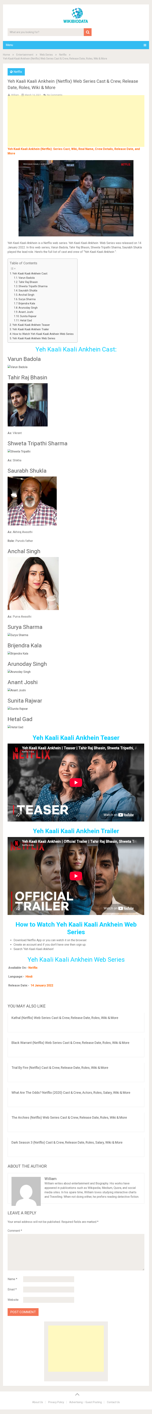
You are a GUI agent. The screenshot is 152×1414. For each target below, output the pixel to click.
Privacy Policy (56, 1402)
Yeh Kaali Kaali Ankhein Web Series (33, 338)
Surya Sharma (27, 299)
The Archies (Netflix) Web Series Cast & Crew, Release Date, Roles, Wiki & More (69, 1117)
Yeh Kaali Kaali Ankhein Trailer (30, 329)
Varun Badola (27, 277)
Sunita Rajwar (28, 316)
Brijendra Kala (27, 303)
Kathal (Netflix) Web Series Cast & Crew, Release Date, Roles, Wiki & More (64, 1018)
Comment (15, 1230)
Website (13, 1300)
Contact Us (113, 1402)
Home (6, 54)
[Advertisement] (76, 127)
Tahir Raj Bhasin (28, 282)
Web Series (46, 54)
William (15, 94)
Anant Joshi (26, 312)
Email (12, 1289)
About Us (37, 1402)
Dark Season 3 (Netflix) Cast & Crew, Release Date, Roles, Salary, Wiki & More (67, 1142)
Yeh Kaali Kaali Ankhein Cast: (30, 273)
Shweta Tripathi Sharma (33, 286)
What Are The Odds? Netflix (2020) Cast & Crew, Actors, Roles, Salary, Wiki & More (70, 1092)
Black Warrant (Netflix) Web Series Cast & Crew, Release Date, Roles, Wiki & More (70, 1043)
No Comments (54, 94)
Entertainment (24, 54)
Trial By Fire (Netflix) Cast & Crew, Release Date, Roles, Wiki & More (59, 1068)
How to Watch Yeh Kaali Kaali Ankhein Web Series (43, 334)
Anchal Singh (26, 294)
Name (12, 1279)
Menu (9, 45)
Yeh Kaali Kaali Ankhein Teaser (31, 325)
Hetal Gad (26, 320)
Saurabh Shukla (28, 290)
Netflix (63, 54)
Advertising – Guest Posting (85, 1402)
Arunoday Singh (28, 307)
